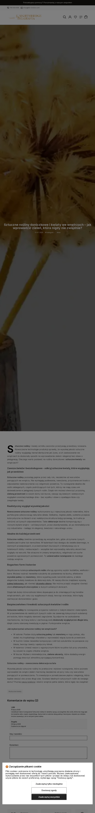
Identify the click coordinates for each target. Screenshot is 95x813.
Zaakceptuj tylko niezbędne (49, 784)
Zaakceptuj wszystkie (49, 797)
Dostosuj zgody (49, 790)
